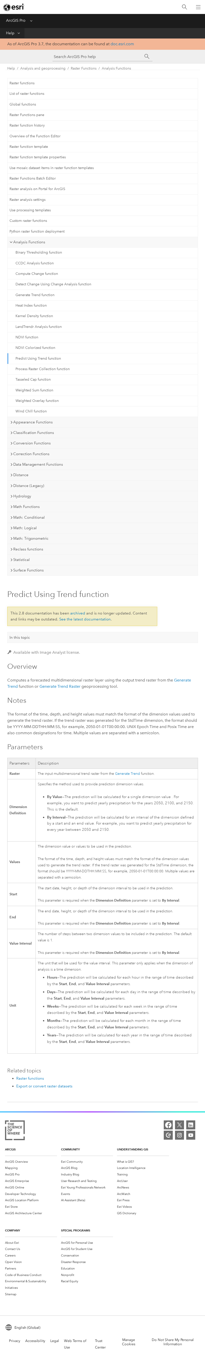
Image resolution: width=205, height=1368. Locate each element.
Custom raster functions (28, 221)
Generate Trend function (35, 295)
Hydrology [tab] (22, 496)
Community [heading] (70, 1149)
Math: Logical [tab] (25, 528)
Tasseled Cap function (33, 379)
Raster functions (22, 83)
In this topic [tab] (20, 637)
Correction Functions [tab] (31, 454)
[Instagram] (179, 1135)
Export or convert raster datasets (44, 1086)
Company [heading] (12, 1230)
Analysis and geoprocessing (43, 68)
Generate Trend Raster (60, 686)
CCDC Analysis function (35, 263)
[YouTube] (190, 1135)
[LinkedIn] (190, 1124)
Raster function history (27, 125)
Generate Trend (127, 774)
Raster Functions (83, 68)
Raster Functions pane (27, 115)
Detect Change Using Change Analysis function (53, 284)
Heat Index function (31, 305)
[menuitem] (31, 1161)
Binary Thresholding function (39, 252)
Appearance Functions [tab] (33, 422)
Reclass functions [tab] (28, 549)
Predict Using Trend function (38, 358)
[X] (179, 1124)
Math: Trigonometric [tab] (30, 538)
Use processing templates (30, 210)
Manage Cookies (128, 1342)
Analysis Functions (116, 68)
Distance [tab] (20, 475)
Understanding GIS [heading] (132, 1149)
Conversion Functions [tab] (32, 443)
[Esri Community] (168, 1135)
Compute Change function (37, 274)
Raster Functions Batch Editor (33, 178)
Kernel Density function (34, 316)
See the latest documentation (85, 619)
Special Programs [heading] (75, 1230)
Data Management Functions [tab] (38, 464)
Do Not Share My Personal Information (173, 1342)
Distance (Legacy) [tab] (28, 485)
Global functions (23, 104)
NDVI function (27, 337)
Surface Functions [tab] (28, 570)
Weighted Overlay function (37, 401)
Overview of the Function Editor (35, 136)
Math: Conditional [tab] (29, 517)
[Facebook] (168, 1124)
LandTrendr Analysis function (39, 327)
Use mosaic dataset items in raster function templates (52, 168)
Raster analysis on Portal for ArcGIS (37, 189)
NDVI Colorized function (35, 348)
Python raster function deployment (37, 231)
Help (10, 33)
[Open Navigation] (198, 7)
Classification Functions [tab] (33, 432)
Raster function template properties (38, 157)
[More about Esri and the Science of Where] (15, 1131)
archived (77, 613)
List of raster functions (27, 94)
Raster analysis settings (28, 200)
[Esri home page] (14, 7)
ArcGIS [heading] (10, 1149)
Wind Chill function (31, 411)
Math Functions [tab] (26, 506)
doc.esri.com (122, 44)
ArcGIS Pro (16, 20)
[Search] (185, 7)
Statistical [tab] (21, 559)
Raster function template (29, 147)
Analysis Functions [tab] (29, 242)
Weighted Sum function (34, 390)
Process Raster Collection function (43, 369)
